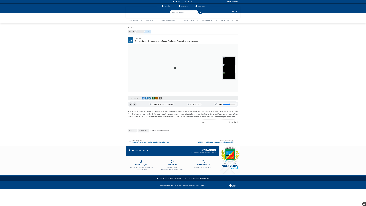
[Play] (130, 104)
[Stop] (135, 104)
